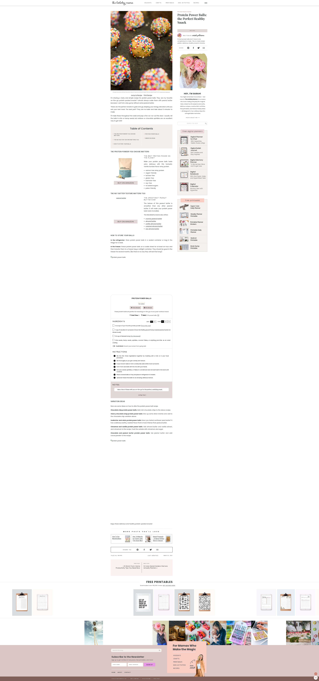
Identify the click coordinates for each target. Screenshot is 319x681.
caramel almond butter (154, 226)
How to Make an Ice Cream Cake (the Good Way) (141, 539)
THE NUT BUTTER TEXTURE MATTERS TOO (126, 140)
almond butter (151, 221)
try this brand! (135, 336)
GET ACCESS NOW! (169, 585)
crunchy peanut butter (154, 219)
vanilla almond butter (153, 224)
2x (165, 321)
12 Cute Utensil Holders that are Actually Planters (156, 567)
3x (169, 321)
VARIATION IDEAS (150, 138)
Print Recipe (148, 95)
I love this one (146, 326)
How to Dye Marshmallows (121, 539)
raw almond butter (152, 229)
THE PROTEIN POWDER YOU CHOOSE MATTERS (124, 134)
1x (162, 321)
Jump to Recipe (136, 95)
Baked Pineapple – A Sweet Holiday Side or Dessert (162, 539)
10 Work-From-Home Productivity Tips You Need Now (128, 567)
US (151, 321)
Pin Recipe (149, 307)
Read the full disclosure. (165, 92)
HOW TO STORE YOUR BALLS (122, 144)
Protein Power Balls (152, 134)
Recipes (192, 30)
